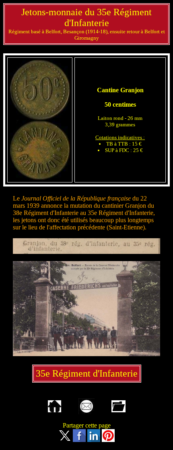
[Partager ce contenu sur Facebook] (79, 439)
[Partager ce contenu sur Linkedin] (93, 439)
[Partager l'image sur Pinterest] (108, 439)
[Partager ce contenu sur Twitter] (64, 439)
